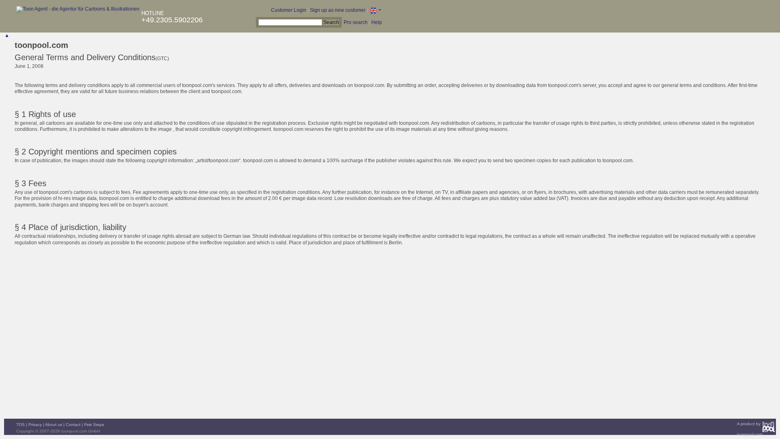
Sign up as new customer (338, 10)
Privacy (35, 424)
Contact (73, 424)
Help (376, 22)
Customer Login (288, 10)
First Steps (94, 424)
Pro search (356, 22)
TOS (20, 424)
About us (53, 424)
